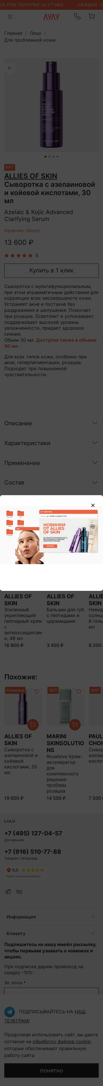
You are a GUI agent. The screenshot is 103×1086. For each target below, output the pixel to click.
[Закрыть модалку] (93, 505)
